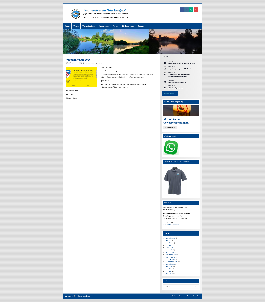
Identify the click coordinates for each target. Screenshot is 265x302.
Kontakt (141, 26)
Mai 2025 (169, 271)
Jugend (115, 26)
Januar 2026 (170, 252)
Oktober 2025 (170, 259)
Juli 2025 (169, 266)
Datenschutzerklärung (83, 296)
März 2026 (169, 250)
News (100, 63)
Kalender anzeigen (169, 93)
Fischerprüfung (128, 26)
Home (67, 26)
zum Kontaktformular (171, 225)
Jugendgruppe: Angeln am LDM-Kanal (179, 69)
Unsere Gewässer (88, 26)
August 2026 (170, 238)
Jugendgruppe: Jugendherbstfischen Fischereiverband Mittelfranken (179, 75)
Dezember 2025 (171, 255)
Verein (76, 26)
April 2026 (169, 248)
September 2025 (172, 262)
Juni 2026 (169, 243)
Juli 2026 (169, 240)
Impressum (69, 296)
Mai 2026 (169, 245)
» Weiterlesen (170, 127)
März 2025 (169, 273)
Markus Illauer (89, 63)
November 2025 (171, 257)
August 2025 (170, 264)
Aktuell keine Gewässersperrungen (176, 121)
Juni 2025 (169, 269)
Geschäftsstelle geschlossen (177, 82)
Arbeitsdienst (104, 26)
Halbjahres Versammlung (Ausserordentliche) (181, 63)
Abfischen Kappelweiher (175, 88)
